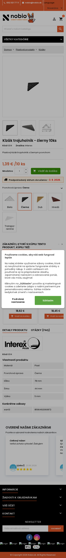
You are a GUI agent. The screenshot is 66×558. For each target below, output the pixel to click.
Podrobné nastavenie (18, 300)
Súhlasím (48, 300)
